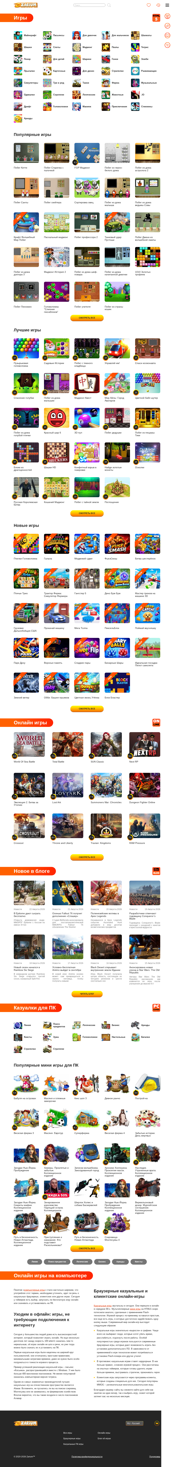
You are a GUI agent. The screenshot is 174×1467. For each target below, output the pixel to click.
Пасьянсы (58, 35)
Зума (56, 1037)
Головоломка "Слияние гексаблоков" (51, 309)
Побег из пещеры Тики (145, 431)
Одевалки (29, 94)
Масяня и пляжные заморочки (54, 1097)
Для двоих (88, 71)
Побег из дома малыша (113, 203)
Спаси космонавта (145, 360)
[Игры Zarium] (26, 4)
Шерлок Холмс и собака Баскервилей (85, 1203)
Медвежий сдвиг (83, 548)
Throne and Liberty (62, 840)
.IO (142, 94)
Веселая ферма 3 (24, 1130)
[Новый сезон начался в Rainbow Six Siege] (29, 947)
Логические (89, 94)
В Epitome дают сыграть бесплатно (27, 914)
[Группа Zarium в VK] (156, 1423)
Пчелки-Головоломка (25, 548)
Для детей (58, 59)
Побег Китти (20, 167)
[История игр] (158, 5)
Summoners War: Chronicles (106, 800)
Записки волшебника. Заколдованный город (86, 1169)
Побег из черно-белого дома (114, 169)
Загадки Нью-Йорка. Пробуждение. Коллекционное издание (116, 1206)
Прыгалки (29, 71)
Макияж (87, 106)
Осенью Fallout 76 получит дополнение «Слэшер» (67, 914)
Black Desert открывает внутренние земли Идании (105, 968)
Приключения (119, 106)
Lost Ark (56, 800)
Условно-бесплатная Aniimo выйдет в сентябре (66, 968)
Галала (48, 548)
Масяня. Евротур (53, 1130)
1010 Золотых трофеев (143, 273)
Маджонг (87, 47)
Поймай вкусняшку (145, 617)
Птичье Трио (21, 583)
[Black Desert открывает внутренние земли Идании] (106, 947)
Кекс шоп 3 (80, 1096)
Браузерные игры (72, 1438)
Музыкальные (149, 83)
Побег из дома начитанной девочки (116, 273)
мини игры (135, 1309)
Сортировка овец (83, 202)
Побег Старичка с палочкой (54, 169)
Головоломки (60, 106)
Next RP (133, 759)
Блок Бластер (112, 687)
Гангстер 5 (80, 583)
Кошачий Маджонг (54, 499)
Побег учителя (82, 306)
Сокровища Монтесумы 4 (112, 1236)
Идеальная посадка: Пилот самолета (146, 654)
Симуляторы (31, 83)
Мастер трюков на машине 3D (145, 584)
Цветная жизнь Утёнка (86, 687)
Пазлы (115, 47)
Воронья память (53, 652)
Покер (27, 59)
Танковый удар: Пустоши (113, 228)
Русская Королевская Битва (26, 500)
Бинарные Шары (114, 652)
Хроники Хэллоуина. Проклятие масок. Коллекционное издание (116, 1169)
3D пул (78, 430)
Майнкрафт (30, 35)
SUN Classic (97, 759)
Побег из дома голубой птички (22, 431)
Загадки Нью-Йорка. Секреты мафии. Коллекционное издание (25, 1206)
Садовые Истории (54, 360)
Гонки (115, 59)
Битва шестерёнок (145, 548)
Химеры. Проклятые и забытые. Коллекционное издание (56, 1169)
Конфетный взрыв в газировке (85, 466)
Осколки (139, 465)
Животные (117, 94)
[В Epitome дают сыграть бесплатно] (29, 893)
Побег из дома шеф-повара (85, 273)
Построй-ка (141, 1096)
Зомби (144, 59)
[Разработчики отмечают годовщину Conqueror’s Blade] (144, 893)
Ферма (115, 83)
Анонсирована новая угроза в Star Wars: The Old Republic (144, 970)
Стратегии (58, 94)
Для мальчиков (120, 35)
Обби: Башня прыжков (56, 687)
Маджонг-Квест (82, 395)
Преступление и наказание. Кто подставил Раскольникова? (53, 1238)
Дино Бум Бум (112, 583)
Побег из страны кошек (114, 308)
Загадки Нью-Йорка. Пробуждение (25, 1169)
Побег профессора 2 (86, 237)
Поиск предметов (59, 1025)
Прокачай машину (54, 617)
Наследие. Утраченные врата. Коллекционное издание (145, 1169)
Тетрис (145, 47)
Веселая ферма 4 (115, 1130)
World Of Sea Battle (24, 759)
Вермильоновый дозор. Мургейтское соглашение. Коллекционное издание (146, 1207)
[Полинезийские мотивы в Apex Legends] (106, 893)
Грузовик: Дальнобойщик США (25, 619)
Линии (27, 1025)
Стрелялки (118, 71)
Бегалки (145, 1037)
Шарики (87, 59)
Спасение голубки (24, 395)
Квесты (28, 1037)
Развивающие (148, 71)
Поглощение (112, 499)
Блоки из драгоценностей (23, 466)
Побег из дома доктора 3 (22, 273)
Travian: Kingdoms (101, 840)
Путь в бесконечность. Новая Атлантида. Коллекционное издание (26, 1238)
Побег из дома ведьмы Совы (143, 203)
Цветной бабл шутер (146, 395)
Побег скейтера (52, 202)
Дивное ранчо (112, 1098)
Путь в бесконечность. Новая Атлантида (86, 1236)
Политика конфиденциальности (87, 1456)
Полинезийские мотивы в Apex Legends (105, 914)
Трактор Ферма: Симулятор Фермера (55, 584)
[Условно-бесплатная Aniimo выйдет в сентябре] (67, 947)
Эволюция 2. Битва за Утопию (26, 801)
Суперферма (81, 1130)
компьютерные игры (34, 1290)
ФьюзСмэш (111, 548)
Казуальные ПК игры (73, 1444)
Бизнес (115, 1025)
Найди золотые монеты (113, 466)
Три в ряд (58, 83)
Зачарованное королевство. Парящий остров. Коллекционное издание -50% (53, 1205)
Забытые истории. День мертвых (145, 1134)
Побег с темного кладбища (83, 361)
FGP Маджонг (82, 165)
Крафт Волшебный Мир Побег (24, 228)
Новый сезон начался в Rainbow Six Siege (27, 968)
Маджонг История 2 (55, 272)
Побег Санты (21, 202)
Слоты (56, 47)
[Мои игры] (148, 5)
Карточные (59, 71)
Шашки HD (50, 465)
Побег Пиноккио (23, 306)
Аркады (28, 118)
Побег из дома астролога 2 (143, 169)
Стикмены (146, 106)
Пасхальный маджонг (56, 237)
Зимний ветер (21, 687)
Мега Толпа (81, 617)
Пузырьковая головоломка (21, 361)
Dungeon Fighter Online (142, 800)
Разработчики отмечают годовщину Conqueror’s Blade (142, 916)
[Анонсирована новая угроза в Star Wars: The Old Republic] (144, 947)
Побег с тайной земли (86, 499)
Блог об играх (104, 1438)
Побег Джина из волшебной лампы (145, 238)
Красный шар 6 (52, 430)
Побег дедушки (113, 430)
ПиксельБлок (112, 617)
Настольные (118, 1037)
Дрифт (27, 106)
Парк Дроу (19, 652)
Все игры (67, 1433)
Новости (18, 909)
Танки (86, 83)
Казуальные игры (103, 1305)
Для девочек (90, 35)
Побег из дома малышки (52, 396)
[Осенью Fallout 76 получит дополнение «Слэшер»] (67, 893)
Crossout (18, 840)
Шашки (28, 47)
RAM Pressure (137, 840)
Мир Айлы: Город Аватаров (114, 389)
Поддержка (154, 1456)
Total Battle (58, 759)
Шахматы (146, 35)
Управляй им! (112, 360)
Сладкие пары (82, 652)
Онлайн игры (104, 1433)
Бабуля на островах (25, 1096)
